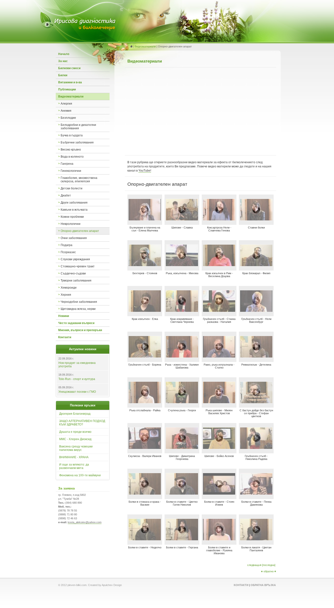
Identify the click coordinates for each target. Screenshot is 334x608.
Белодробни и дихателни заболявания (78, 126)
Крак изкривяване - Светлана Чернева (182, 320)
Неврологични (70, 224)
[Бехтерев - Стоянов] (144, 265)
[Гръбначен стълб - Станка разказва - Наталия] (219, 311)
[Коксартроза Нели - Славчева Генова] (219, 219)
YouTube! (144, 170)
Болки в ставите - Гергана (182, 547)
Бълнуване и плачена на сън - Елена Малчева (145, 229)
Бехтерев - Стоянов (145, 273)
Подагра (66, 245)
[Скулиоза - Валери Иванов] (144, 448)
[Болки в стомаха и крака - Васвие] (144, 493)
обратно (269, 571)
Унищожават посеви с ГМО (77, 391)
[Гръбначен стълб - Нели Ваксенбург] (256, 311)
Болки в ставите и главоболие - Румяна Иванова (219, 550)
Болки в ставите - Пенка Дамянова (256, 503)
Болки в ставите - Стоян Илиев (219, 503)
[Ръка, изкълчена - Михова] (182, 265)
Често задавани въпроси (76, 323)
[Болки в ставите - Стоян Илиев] (219, 493)
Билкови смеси (69, 68)
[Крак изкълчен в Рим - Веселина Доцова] (219, 265)
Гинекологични (71, 171)
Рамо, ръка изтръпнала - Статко (219, 366)
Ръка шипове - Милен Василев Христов (219, 412)
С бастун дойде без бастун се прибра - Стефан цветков (256, 413)
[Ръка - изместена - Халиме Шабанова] (182, 356)
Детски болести (71, 188)
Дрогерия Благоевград (74, 413)
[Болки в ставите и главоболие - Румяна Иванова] (219, 539)
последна (269, 565)
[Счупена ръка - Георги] (182, 402)
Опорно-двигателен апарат (80, 231)
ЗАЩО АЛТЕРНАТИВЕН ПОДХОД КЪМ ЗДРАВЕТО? (82, 422)
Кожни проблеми (72, 216)
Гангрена (67, 163)
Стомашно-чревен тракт (78, 266)
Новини (63, 316)
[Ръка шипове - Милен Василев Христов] (219, 402)
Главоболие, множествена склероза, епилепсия (79, 179)
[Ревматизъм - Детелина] (256, 356)
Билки (62, 75)
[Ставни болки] (256, 219)
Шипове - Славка (182, 227)
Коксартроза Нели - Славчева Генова (219, 229)
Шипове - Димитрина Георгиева (182, 457)
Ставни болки (256, 227)
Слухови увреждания (75, 259)
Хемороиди (69, 287)
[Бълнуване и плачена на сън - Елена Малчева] (144, 219)
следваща (253, 565)
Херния (66, 294)
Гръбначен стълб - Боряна (144, 364)
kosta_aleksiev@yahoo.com (84, 522)
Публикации (67, 89)
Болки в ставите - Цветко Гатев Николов (182, 503)
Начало (63, 54)
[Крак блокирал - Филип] (256, 265)
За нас (63, 61)
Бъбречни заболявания (77, 142)
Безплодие (68, 117)
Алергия (66, 103)
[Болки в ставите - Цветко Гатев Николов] (182, 493)
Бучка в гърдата (72, 135)
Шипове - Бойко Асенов (219, 456)
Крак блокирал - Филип (256, 273)
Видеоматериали (70, 96)
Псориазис (68, 252)
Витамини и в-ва (70, 82)
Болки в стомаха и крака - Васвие (145, 503)
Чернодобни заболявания (79, 302)
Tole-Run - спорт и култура (76, 379)
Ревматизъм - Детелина (256, 364)
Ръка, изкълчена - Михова (182, 273)
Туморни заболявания (76, 280)
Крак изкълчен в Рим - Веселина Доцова (219, 275)
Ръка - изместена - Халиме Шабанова (182, 366)
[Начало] (85, 29)
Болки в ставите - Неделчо (144, 547)
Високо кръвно (71, 149)
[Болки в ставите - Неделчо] (144, 539)
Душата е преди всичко (75, 432)
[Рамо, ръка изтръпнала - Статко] (219, 356)
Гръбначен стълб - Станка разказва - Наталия (219, 320)
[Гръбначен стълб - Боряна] (144, 356)
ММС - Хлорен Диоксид (75, 439)
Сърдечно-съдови (73, 273)
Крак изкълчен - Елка (145, 318)
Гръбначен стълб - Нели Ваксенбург (256, 320)
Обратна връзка (263, 585)
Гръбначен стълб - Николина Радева (256, 457)
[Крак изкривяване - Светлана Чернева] (182, 311)
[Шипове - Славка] (182, 219)
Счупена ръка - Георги (182, 410)
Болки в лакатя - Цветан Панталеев (256, 549)
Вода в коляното (72, 156)
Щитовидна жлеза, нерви (78, 309)
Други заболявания (74, 202)
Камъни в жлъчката (74, 209)
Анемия (66, 110)
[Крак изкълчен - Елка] (144, 311)
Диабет (66, 195)
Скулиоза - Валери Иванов (144, 456)
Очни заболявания (74, 238)
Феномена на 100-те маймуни (80, 475)
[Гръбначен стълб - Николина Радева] (256, 448)
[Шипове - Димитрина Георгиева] (182, 448)
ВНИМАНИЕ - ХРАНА (74, 457)
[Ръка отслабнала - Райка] (144, 402)
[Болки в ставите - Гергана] (182, 539)
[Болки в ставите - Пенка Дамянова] (256, 493)
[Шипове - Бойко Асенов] (219, 448)
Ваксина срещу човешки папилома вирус (76, 448)
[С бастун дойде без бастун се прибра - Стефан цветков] (256, 402)
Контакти (64, 337)
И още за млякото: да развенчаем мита (74, 466)
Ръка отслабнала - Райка (144, 410)
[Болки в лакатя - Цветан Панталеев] (256, 539)
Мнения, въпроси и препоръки (80, 330)
